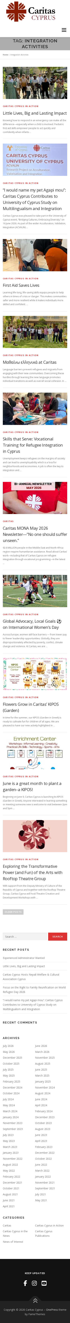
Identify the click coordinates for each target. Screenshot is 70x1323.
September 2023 (13, 1129)
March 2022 (42, 1170)
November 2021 (45, 1182)
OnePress (52, 1309)
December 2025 (12, 1057)
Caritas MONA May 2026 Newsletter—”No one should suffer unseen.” (35, 534)
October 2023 (43, 1123)
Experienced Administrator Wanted (24, 958)
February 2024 (43, 1111)
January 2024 (10, 1117)
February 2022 (11, 1176)
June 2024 (41, 1099)
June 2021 (9, 1200)
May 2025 (9, 1075)
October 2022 (43, 1158)
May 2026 (9, 1052)
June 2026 (41, 1046)
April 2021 (9, 1206)
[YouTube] (44, 1283)
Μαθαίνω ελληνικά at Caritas (30, 362)
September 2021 (45, 1188)
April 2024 (41, 1105)
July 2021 (40, 1194)
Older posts (13, 912)
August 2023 (42, 1129)
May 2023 (9, 1141)
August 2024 (42, 1093)
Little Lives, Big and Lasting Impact (35, 113)
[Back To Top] (35, 1301)
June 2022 (41, 1164)
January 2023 (10, 1152)
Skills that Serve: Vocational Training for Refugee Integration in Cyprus (33, 445)
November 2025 (45, 1057)
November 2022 (12, 1158)
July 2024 (8, 1099)
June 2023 (41, 1135)
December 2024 (12, 1087)
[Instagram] (34, 1283)
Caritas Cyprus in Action (20, 106)
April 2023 (41, 1141)
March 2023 (10, 1147)
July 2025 (8, 1069)
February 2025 (11, 1081)
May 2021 (41, 1200)
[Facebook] (25, 1283)
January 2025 (43, 1081)
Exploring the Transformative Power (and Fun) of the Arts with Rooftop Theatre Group (33, 872)
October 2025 (11, 1063)
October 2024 (11, 1093)
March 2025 (42, 1075)
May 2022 (9, 1170)
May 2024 (9, 1105)
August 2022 (10, 1164)
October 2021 (11, 1188)
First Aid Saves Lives (21, 285)
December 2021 (12, 1182)
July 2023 (8, 1135)
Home (5, 54)
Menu (64, 30)
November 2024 (45, 1087)
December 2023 (45, 1117)
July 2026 (8, 1046)
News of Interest (13, 1241)
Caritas (8, 521)
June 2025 (41, 1069)
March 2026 (42, 1052)
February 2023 (43, 1147)
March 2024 (10, 1111)
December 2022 (45, 1152)
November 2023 (12, 1123)
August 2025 (42, 1063)
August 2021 (10, 1194)
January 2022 (43, 1176)
